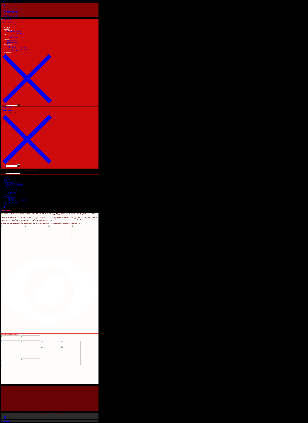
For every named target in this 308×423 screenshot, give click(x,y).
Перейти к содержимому (7, 1)
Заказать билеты (6, 210)
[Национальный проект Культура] (71, 364)
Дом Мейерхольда (7, 22)
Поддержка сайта (5, 421)
